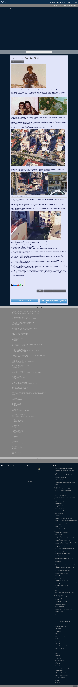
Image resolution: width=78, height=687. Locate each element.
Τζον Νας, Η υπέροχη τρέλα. (17, 360)
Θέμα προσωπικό (15, 415)
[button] (25, 106)
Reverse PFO (14, 435)
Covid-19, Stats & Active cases (18, 366)
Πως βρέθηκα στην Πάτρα (17, 336)
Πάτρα (14, 61)
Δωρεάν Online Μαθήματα (17, 384)
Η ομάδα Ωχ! (14, 433)
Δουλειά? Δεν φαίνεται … (16, 446)
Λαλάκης (41, 290)
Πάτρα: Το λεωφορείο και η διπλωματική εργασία (21, 343)
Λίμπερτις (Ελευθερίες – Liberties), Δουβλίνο (21, 323)
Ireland (69, 5)
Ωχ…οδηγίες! (14, 440)
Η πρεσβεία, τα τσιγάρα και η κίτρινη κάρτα (20, 427)
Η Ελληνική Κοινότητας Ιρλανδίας (18, 421)
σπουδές (63, 290)
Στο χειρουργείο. (15, 370)
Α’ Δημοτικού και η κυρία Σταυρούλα (19, 386)
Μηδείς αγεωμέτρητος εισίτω (18, 332)
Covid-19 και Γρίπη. (15, 352)
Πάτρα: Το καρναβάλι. (16, 324)
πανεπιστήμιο (49, 290)
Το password (14, 406)
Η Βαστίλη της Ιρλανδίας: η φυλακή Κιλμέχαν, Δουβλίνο (23, 322)
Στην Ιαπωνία (74, 5)
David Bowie (14, 405)
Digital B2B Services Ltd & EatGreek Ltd (20, 387)
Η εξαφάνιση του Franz (16, 432)
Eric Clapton (14, 442)
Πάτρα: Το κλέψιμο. (15, 346)
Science (64, 5)
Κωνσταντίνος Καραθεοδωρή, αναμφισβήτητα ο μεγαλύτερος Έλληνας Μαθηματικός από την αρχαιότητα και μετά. (35, 357)
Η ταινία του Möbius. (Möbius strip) (19, 351)
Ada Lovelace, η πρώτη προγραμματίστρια (20, 356)
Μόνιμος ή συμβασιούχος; (17, 430)
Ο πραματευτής (15, 409)
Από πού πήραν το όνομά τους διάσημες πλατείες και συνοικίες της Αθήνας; (27, 393)
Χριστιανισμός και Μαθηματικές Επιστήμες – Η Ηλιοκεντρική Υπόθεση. (26, 313)
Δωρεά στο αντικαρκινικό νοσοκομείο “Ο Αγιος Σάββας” (23, 416)
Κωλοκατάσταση (15, 436)
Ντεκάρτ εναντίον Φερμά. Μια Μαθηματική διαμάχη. (22, 309)
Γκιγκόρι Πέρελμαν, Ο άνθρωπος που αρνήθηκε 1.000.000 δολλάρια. (25, 328)
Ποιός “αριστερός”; (15, 408)
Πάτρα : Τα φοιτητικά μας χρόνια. (18, 349)
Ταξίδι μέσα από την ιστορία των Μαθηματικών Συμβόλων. (24, 318)
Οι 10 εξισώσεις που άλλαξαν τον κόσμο (20, 375)
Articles (60, 5)
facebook (14, 394)
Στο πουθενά (14, 448)
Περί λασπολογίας (15, 425)
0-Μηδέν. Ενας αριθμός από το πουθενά (20, 334)
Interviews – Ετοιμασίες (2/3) (17, 403)
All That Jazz (14, 454)
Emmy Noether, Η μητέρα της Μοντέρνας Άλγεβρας (22, 359)
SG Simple (75, 685)
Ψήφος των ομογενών (16, 376)
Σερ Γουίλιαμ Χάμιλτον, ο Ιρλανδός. (19, 362)
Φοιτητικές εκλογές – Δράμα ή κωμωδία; (20, 444)
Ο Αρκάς (13, 389)
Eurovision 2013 (15, 441)
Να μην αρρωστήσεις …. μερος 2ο (18, 451)
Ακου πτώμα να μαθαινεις (17, 438)
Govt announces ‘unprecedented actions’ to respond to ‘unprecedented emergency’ (29, 368)
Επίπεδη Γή (14, 319)
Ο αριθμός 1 (14, 340)
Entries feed (25, 461)
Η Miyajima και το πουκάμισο (17, 420)
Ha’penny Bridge (15, 354)
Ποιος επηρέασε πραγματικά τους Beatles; (20, 317)
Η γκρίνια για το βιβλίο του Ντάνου (19, 377)
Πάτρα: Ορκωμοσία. (15, 348)
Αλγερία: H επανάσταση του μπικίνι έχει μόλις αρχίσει (22, 390)
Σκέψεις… (5, 2)
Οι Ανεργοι (14, 453)
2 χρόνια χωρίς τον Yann (17, 399)
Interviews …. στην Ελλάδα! (17, 400)
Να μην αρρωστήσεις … (16, 452)
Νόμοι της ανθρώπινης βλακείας (18, 395)
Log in (13, 461)
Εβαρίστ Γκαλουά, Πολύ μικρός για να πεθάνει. (21, 365)
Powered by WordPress (64, 685)
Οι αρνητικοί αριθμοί (16, 339)
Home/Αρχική (55, 5)
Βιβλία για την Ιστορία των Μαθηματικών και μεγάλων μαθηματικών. (26, 311)
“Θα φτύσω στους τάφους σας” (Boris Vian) (20, 410)
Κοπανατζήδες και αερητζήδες (18, 443)
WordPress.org (49, 461)
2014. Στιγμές (14, 413)
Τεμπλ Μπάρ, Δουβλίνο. (16, 325)
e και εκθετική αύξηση (16, 341)
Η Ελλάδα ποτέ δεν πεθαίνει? (17, 431)
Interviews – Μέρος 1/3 (16, 404)
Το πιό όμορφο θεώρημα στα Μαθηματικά (20, 333)
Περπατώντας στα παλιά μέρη (18, 398)
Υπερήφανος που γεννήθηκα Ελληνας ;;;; (20, 382)
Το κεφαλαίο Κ (14, 437)
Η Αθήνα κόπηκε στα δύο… (17, 330)
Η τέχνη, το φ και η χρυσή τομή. (18, 327)
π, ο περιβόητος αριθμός (17, 335)
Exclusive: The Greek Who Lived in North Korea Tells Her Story (24, 383)
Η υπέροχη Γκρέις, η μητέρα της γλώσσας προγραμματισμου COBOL (25, 350)
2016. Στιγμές (14, 397)
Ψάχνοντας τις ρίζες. (16, 312)
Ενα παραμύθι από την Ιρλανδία (18, 414)
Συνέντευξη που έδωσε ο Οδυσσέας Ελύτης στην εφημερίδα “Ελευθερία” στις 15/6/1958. (29, 392)
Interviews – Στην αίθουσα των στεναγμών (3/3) (21, 402)
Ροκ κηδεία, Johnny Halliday (17, 381)
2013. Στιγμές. (14, 426)
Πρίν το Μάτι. (14, 379)
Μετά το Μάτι (14, 378)
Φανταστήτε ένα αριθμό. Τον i (18, 338)
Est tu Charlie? (15, 411)
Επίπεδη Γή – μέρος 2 (16, 316)
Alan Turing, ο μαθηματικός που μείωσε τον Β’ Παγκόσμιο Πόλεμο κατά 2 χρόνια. (28, 355)
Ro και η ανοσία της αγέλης (17, 363)
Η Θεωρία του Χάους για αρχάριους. (18, 371)
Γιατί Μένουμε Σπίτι (16, 367)
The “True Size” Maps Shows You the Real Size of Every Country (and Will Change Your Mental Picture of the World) (35, 373)
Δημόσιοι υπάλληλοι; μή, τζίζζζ (18, 447)
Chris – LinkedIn (29, 481)
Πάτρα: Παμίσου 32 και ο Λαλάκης (18, 345)
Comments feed (37, 461)
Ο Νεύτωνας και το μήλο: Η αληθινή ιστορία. (21, 329)
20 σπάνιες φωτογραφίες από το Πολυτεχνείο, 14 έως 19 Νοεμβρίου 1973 (26, 372)
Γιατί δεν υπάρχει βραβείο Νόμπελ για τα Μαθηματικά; (23, 361)
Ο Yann (13, 419)
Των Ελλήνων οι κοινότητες (17, 429)
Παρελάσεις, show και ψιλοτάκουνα (19, 449)
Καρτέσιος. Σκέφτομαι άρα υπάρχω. (19, 314)
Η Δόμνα (13, 422)
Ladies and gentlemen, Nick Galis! (19, 388)
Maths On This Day (9, 465)
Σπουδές (21, 61)
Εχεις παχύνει (14, 424)
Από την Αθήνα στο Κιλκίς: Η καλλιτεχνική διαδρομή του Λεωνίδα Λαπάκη (26, 321)
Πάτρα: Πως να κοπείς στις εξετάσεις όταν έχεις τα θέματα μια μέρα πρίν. (27, 344)
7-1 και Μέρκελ (14, 417)
